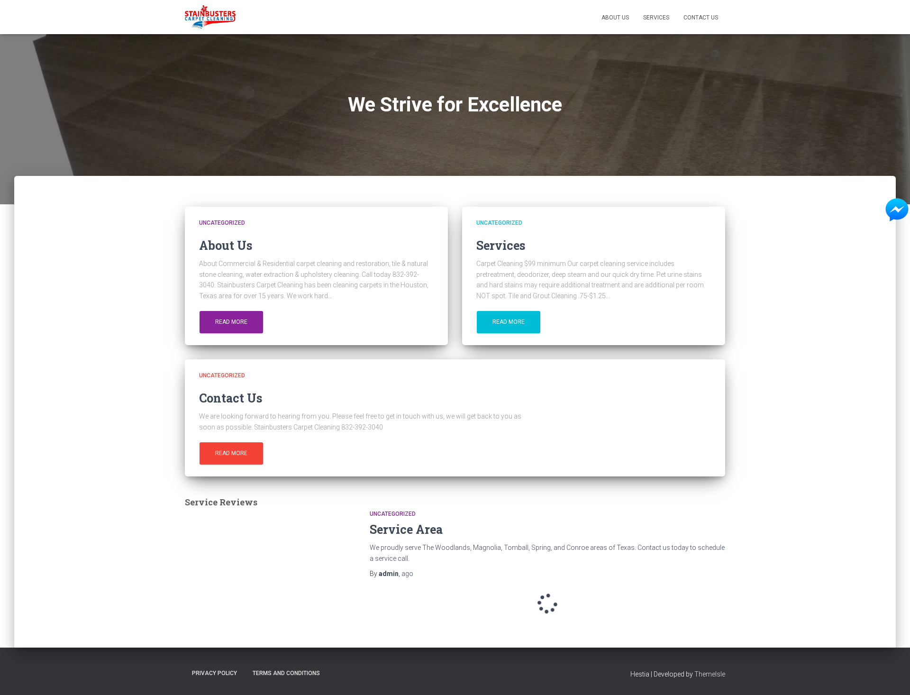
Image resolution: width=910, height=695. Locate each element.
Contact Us (700, 17)
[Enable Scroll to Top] (891, 676)
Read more (231, 322)
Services (656, 17)
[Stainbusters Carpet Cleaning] (210, 17)
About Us (615, 17)
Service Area (406, 529)
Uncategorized (222, 222)
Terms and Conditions (286, 673)
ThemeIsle (709, 674)
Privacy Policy (214, 673)
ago (407, 573)
